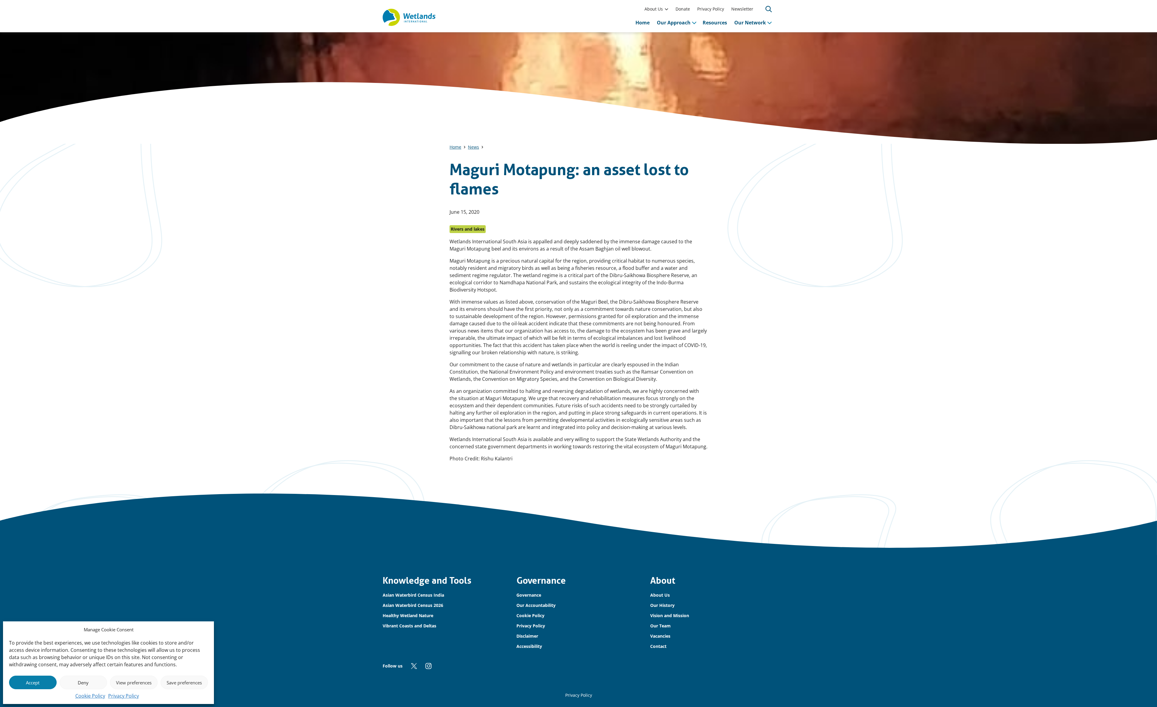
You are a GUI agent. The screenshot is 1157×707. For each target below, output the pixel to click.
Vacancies (660, 636)
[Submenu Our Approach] (694, 22)
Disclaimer (527, 636)
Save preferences (184, 683)
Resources (715, 22)
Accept (32, 683)
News (473, 147)
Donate (683, 9)
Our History (662, 605)
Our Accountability (536, 605)
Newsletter (742, 9)
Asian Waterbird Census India (413, 595)
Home (642, 22)
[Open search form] (768, 9)
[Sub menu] (666, 9)
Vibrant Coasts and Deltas (409, 626)
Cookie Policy (90, 696)
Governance (528, 595)
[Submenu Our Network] (769, 22)
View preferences (134, 683)
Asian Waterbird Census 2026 (413, 605)
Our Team (660, 626)
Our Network (750, 22)
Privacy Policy (123, 696)
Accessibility (529, 646)
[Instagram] (428, 666)
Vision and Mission (669, 615)
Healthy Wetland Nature (408, 615)
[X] (414, 666)
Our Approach (674, 22)
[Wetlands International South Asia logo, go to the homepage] (409, 17)
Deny (83, 683)
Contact (658, 646)
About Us (653, 9)
